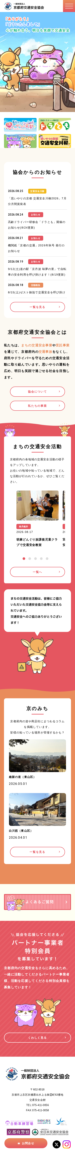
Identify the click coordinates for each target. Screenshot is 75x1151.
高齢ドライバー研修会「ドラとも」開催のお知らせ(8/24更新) (36, 224)
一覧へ (37, 572)
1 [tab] (24, 558)
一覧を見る (37, 307)
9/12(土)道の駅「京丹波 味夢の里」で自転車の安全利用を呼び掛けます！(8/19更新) (37, 271)
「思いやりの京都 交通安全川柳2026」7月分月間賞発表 (37, 201)
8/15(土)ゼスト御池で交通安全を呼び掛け (36, 292)
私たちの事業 (37, 405)
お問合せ (28, 1143)
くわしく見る (37, 1037)
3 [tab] (35, 558)
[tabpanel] (37, 520)
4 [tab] (41, 558)
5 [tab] (47, 558)
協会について (37, 391)
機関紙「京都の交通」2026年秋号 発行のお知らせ (36, 248)
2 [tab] (29, 558)
